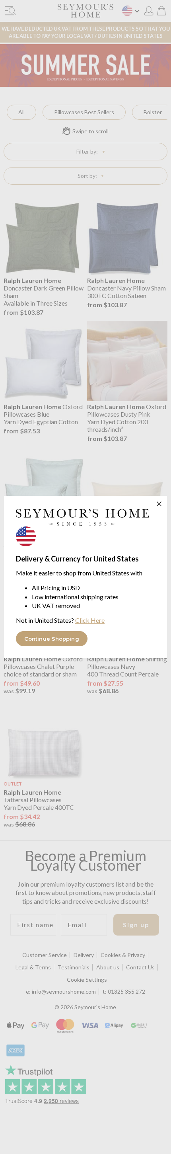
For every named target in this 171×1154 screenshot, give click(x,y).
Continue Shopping (51, 638)
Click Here (90, 620)
